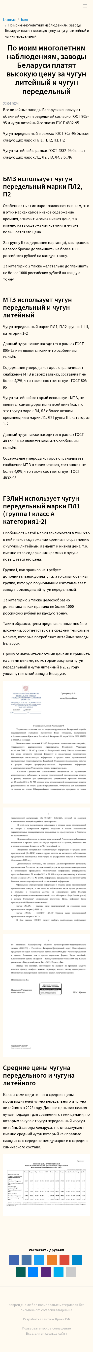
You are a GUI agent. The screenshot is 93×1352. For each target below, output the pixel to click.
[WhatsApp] (21, 1272)
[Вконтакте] (26, 1260)
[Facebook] (14, 1260)
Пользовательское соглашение (46, 1328)
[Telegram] (77, 1260)
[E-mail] (71, 1272)
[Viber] (46, 1272)
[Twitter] (39, 1260)
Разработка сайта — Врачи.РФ (46, 1319)
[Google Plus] (64, 1260)
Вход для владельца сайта (46, 1333)
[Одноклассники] (52, 1260)
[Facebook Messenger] (33, 1272)
